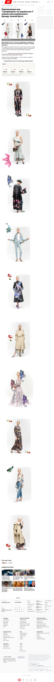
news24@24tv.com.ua (6, 602)
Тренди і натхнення (6, 648)
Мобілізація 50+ (39, 621)
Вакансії (46, 604)
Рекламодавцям (30, 609)
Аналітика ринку (6, 645)
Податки (4, 638)
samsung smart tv (49, 670)
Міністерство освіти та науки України (43, 633)
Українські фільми (23, 634)
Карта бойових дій (23, 621)
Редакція (29, 602)
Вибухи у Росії (22, 626)
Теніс (21, 648)
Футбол (21, 646)
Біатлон (21, 649)
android (31, 670)
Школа (38, 634)
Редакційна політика (31, 604)
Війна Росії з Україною (24, 618)
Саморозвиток (39, 637)
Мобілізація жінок (40, 622)
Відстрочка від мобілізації (41, 625)
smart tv (43, 670)
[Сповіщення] (52, 2)
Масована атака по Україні (24, 625)
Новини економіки (7, 631)
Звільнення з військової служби (42, 619)
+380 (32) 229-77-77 (34, 664)
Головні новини (6, 619)
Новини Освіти (40, 631)
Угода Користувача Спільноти (39, 610)
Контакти (46, 602)
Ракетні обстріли (23, 619)
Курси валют (5, 634)
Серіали (21, 638)
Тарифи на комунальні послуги (8, 637)
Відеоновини (5, 623)
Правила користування (31, 611)
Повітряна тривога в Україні (25, 623)
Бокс (21, 645)
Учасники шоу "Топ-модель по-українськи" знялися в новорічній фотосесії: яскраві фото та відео (17, 54)
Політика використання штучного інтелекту (39, 604)
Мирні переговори (23, 622)
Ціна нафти (5, 633)
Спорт (21, 643)
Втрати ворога (22, 628)
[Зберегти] (32, 20)
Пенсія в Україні (6, 640)
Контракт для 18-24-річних (41, 623)
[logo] (8, 2)
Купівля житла (5, 646)
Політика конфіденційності (39, 601)
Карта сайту (47, 609)
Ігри (45, 611)
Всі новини (5, 618)
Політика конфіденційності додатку (39, 607)
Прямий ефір (5, 622)
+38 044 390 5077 (18, 602)
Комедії (21, 637)
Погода (4, 626)
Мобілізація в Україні (41, 618)
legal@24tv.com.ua (41, 665)
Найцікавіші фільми (23, 633)
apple (37, 670)
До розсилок (21, 657)
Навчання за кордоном (41, 638)
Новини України (6, 621)
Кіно (21, 631)
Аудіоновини (5, 625)
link (15, 609)
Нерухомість (5, 643)
